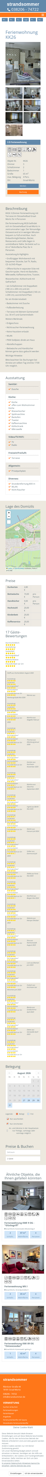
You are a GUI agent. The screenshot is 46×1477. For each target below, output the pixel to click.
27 (24, 1100)
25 (14, 1100)
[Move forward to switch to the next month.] (38, 1073)
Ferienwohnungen (10, 1410)
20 (24, 1095)
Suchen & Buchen (10, 1407)
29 (33, 1100)
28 (29, 1100)
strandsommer (23, 4)
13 (24, 1090)
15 (33, 1090)
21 (29, 1095)
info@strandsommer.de (14, 1397)
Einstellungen (16, 1473)
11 (14, 1090)
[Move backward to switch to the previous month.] (9, 1073)
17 (10, 1095)
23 (38, 1095)
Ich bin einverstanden (34, 1473)
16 (38, 1090)
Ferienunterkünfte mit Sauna (15, 1420)
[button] (23, 540)
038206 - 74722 (24, 9)
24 (10, 1100)
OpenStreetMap (19, 568)
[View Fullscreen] (9, 522)
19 (19, 1095)
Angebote (7, 1416)
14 (29, 1090)
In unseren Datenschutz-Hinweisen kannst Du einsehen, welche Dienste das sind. (21, 1464)
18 (14, 1095)
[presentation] (7, 64)
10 (10, 1090)
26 (19, 1100)
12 (19, 1090)
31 (10, 1105)
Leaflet (10, 568)
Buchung (23, 192)
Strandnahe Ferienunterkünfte (15, 1423)
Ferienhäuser (8, 1413)
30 (38, 1100)
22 (33, 1095)
